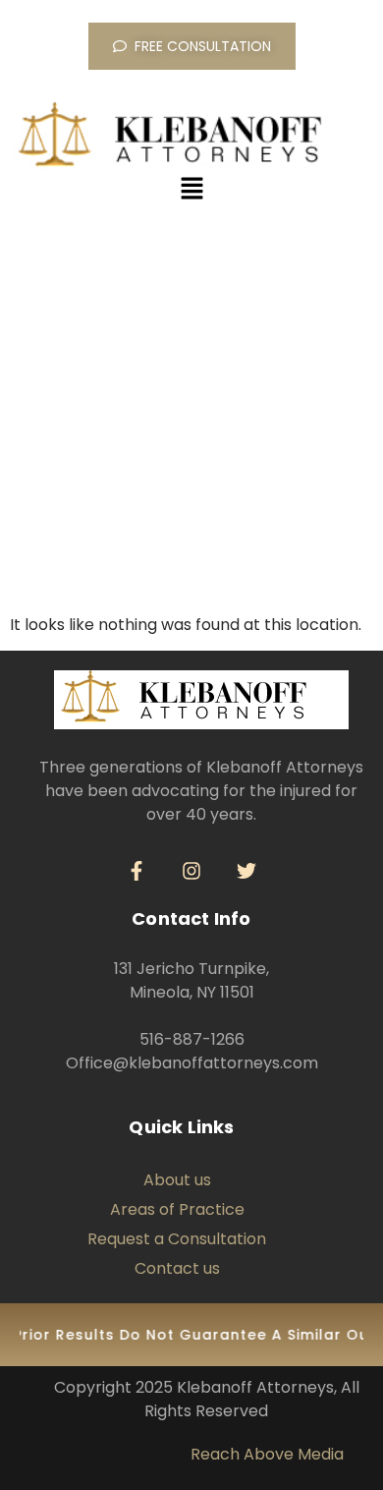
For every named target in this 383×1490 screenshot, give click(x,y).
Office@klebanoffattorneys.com (192, 1063)
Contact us (177, 1268)
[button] (191, 189)
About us (177, 1180)
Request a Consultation (176, 1239)
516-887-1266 (192, 1039)
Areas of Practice (177, 1209)
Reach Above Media (267, 1454)
